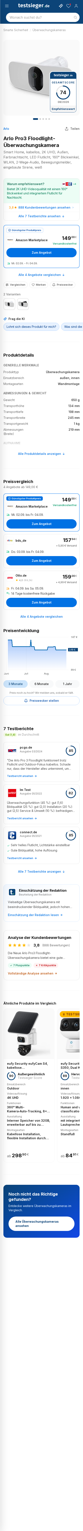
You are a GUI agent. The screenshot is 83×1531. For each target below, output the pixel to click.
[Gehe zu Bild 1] (35, 119)
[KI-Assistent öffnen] (60, 6)
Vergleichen (17, 284)
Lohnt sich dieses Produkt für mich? (31, 326)
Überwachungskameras (49, 30)
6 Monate (41, 684)
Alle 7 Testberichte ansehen (40, 216)
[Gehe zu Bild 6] (49, 119)
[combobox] (43, 17)
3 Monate (16, 684)
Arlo (6, 128)
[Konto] (76, 6)
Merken (41, 284)
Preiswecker (65, 284)
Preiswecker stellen (44, 700)
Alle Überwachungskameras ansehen (37, 1224)
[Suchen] (75, 17)
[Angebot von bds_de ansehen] (41, 551)
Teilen (75, 128)
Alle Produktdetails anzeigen (39, 453)
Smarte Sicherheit (15, 30)
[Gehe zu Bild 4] (43, 119)
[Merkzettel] (68, 6)
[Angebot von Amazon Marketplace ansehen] (41, 246)
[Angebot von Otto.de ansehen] (41, 590)
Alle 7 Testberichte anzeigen (39, 871)
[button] (41, 655)
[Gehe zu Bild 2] (40, 119)
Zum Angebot (42, 252)
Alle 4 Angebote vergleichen (40, 275)
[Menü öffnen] (6, 6)
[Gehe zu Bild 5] (46, 119)
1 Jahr (67, 684)
